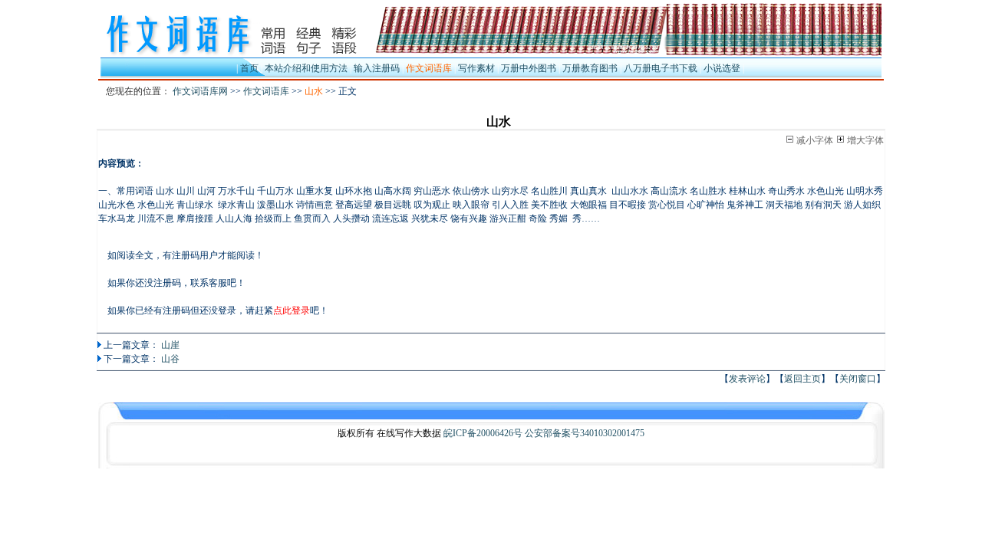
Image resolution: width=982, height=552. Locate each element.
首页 (249, 68)
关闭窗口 (857, 378)
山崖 (170, 345)
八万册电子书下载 (660, 68)
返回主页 (802, 378)
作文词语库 (266, 91)
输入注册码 (377, 68)
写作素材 (476, 68)
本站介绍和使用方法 (306, 68)
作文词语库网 (200, 91)
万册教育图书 (590, 68)
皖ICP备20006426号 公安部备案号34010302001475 (543, 433)
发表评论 (747, 378)
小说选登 (722, 68)
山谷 (170, 358)
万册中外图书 (528, 68)
